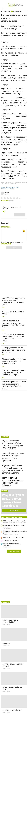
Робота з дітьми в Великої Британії (12, 665)
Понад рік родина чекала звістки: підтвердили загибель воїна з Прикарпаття (13, 457)
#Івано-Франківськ (10, 187)
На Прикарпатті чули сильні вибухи (13, 313)
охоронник (6, 643)
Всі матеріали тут (14, 510)
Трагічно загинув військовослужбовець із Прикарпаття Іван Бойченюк (12, 482)
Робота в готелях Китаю (11, 710)
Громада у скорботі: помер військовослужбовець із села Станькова (13, 350)
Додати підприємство (14, 551)
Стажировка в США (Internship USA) (10, 621)
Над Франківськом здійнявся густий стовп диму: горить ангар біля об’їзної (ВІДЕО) (12, 444)
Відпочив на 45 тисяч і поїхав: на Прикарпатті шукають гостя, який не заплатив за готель (12, 469)
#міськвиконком (5, 188)
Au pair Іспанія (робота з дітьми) (12, 688)
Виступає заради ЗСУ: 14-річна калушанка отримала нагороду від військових (14, 384)
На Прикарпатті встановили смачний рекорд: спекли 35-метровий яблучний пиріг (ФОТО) (13, 337)
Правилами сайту (6, 243)
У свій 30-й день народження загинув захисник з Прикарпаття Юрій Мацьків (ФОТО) (13, 301)
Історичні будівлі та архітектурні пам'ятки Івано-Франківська (13, 500)
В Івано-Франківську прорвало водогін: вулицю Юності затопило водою (14, 361)
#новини (3, 187)
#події (17, 187)
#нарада (12, 188)
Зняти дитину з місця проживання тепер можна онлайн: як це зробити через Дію (13, 324)
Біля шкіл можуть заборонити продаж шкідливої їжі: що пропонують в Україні (14, 372)
